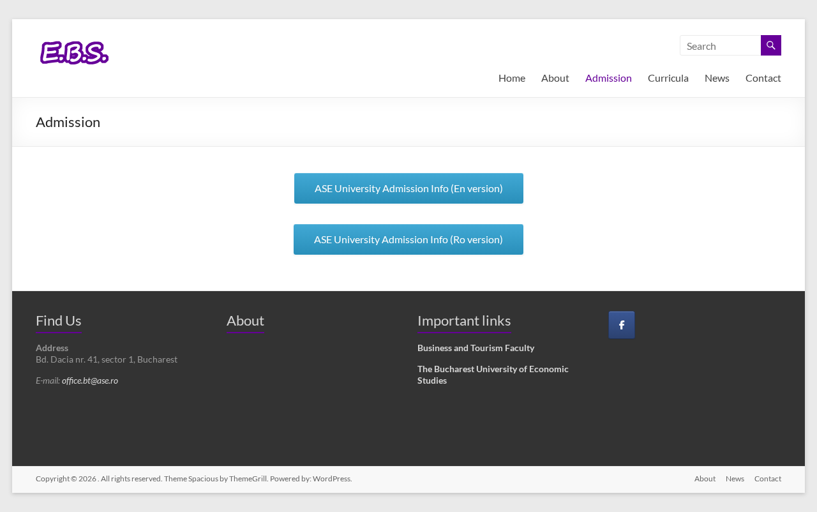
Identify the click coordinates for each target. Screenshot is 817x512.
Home (511, 78)
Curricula (668, 78)
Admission (608, 78)
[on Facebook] (621, 325)
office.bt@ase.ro (90, 380)
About (555, 78)
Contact (763, 78)
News (717, 78)
